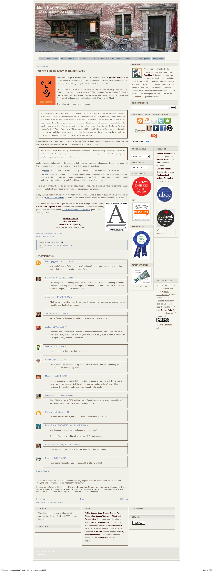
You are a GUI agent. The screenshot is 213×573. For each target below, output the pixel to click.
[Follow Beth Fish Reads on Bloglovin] (142, 143)
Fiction (59, 245)
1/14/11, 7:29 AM (66, 261)
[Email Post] (61, 242)
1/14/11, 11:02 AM (60, 313)
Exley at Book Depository (70, 224)
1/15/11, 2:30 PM (59, 458)
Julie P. (48, 313)
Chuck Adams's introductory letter (76, 209)
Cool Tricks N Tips (101, 538)
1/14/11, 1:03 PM (59, 360)
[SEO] (139, 525)
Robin (47, 458)
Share (41, 248)
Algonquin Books (51, 245)
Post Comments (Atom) (54, 502)
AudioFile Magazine (164, 169)
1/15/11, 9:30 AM (81, 425)
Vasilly (48, 360)
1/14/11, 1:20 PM (60, 376)
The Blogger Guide (94, 513)
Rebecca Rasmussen (54, 445)
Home (82, 499)
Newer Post (40, 499)
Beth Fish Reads (51, 7)
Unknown (49, 412)
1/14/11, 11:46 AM (58, 346)
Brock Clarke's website (54, 198)
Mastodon (41, 555)
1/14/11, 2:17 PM (62, 412)
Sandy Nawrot (51, 278)
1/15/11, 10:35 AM (72, 445)
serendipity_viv (51, 261)
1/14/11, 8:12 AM (66, 278)
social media (137, 97)
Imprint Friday (68, 245)
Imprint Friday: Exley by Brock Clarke (60, 71)
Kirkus (46, 171)
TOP (210, 570)
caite (47, 346)
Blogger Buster (109, 513)
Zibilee (48, 327)
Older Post (124, 499)
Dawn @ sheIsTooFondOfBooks (58, 425)
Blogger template (9, 570)
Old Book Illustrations (100, 522)
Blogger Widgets (115, 525)
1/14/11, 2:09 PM (66, 395)
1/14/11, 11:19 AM (60, 327)
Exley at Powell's (70, 221)
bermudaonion (51, 395)
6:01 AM (56, 242)
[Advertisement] (165, 257)
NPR (46, 175)
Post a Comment (43, 471)
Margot (48, 376)
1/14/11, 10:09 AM (64, 297)
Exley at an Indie (70, 218)
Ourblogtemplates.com (33, 570)
